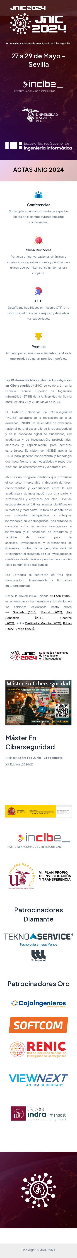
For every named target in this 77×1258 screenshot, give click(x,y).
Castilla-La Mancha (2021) (43, 623)
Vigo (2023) (26, 629)
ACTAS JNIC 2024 (38, 169)
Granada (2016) (24, 612)
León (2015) (62, 596)
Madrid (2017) (51, 612)
